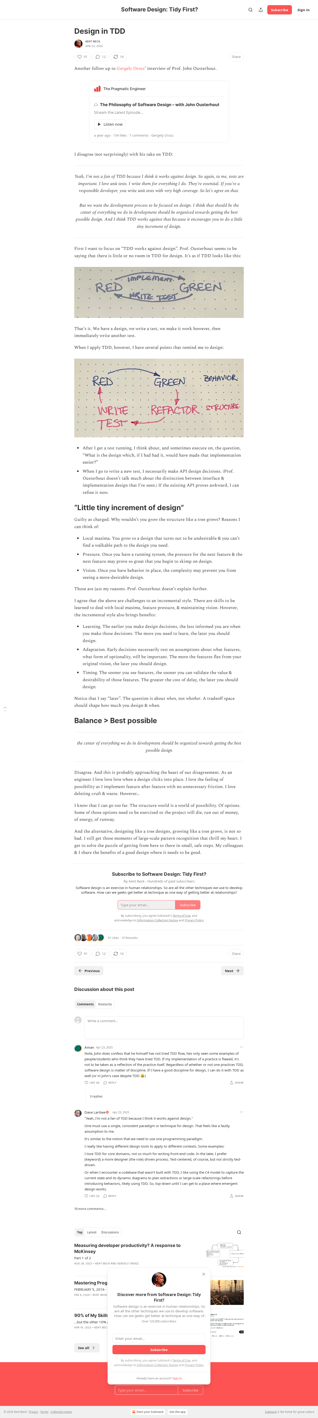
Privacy (33, 1412)
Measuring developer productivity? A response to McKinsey (127, 1248)
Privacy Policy (194, 1365)
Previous (92, 970)
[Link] (67, 507)
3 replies (96, 1096)
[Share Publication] (260, 9)
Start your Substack (149, 1412)
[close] (203, 1274)
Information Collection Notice (157, 1365)
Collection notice (61, 1412)
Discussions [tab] (110, 1232)
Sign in (304, 9)
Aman (89, 1047)
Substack (271, 1412)
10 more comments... (90, 1209)
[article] (159, 1257)
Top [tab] (79, 1232)
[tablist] (94, 1004)
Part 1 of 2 (82, 1258)
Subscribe (279, 9)
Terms (44, 1412)
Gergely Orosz (131, 68)
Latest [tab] (92, 1232)
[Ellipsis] (241, 1047)
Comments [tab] (85, 1004)
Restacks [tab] (105, 1004)
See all (83, 1347)
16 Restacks (130, 938)
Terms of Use (181, 1360)
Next (229, 970)
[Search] (250, 9)
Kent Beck (92, 41)
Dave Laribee (95, 1112)
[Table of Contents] (5, 709)
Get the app (177, 1412)
